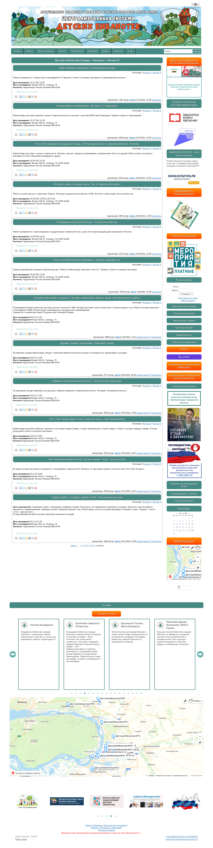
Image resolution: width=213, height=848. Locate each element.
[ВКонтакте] (20, 96)
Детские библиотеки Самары (72, 60)
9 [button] (106, 693)
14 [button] (128, 693)
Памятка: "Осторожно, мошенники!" (106, 828)
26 (180, 530)
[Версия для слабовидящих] (195, 4)
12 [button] (119, 693)
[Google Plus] (35, 96)
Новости (62, 51)
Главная (17, 51)
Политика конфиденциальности (181, 839)
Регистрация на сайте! (188, 298)
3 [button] (80, 693)
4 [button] (84, 693)
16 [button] (136, 693)
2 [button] (76, 693)
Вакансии (118, 51)
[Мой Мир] (29, 96)
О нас (130, 51)
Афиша (29, 51)
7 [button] (97, 693)
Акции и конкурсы (45, 51)
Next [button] (198, 77)
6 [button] (93, 693)
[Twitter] (23, 96)
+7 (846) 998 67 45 (184, 475)
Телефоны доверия (106, 830)
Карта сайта (21, 839)
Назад (73, 546)
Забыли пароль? (188, 301)
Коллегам (92, 51)
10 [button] (110, 693)
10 (94, 546)
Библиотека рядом (184, 541)
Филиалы (99, 60)
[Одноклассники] (26, 96)
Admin (133, 100)
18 (177, 527)
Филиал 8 (113, 60)
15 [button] (132, 693)
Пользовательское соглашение (182, 837)
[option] (184, 77)
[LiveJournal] (32, 96)
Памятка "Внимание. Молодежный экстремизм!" (106, 825)
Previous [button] (170, 77)
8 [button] (102, 693)
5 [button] (89, 693)
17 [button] (141, 693)
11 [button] (115, 693)
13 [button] (123, 693)
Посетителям (77, 51)
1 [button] (71, 693)
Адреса (105, 51)
